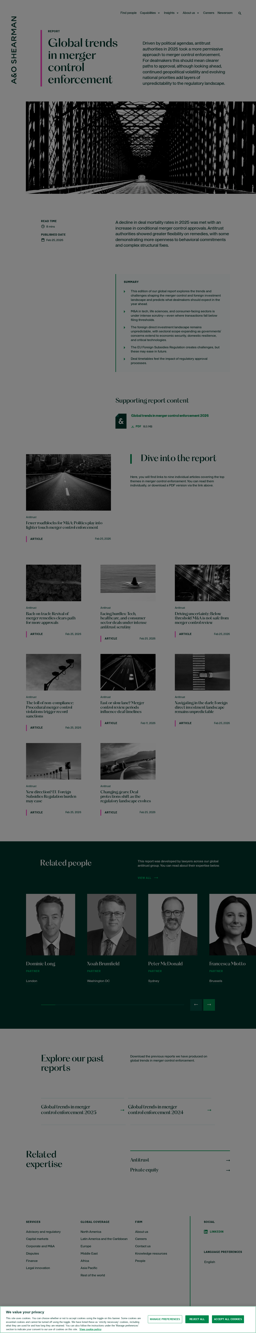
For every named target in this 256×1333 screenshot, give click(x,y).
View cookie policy (90, 1329)
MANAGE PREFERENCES (165, 1319)
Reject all (197, 1319)
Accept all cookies (228, 1319)
